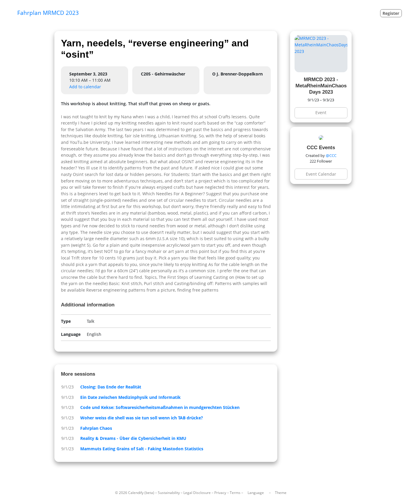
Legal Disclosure (197, 492)
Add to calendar (85, 86)
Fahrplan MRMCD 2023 (48, 12)
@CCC (331, 155)
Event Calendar (321, 174)
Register (391, 13)
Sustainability (169, 492)
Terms (235, 492)
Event (320, 112)
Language (256, 492)
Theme (281, 492)
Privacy (220, 492)
